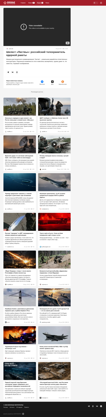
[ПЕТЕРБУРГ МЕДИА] (40, 322)
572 (68, 284)
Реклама (5, 407)
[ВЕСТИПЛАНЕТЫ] (40, 209)
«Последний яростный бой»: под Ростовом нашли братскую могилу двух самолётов (54, 383)
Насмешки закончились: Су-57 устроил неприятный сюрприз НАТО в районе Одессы (52, 195)
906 (68, 209)
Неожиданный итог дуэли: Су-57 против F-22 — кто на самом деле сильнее (54, 309)
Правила (26, 407)
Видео (40, 2)
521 (68, 322)
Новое (31, 2)
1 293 (67, 169)
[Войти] (101, 2)
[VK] (97, 406)
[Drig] (5, 246)
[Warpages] (40, 397)
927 (33, 209)
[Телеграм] (88, 406)
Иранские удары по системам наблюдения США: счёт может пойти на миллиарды (19, 156)
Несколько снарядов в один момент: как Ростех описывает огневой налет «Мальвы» (19, 119)
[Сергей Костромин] (5, 169)
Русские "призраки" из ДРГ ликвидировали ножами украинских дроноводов (19, 234)
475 (68, 397)
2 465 (67, 131)
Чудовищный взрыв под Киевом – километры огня (16, 347)
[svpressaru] (40, 284)
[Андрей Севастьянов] (5, 131)
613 (68, 246)
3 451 (33, 131)
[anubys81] (40, 169)
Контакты (12, 407)
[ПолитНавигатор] (40, 246)
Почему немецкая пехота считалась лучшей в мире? (54, 156)
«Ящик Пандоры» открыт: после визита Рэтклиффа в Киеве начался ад (18, 272)
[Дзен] (101, 406)
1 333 (33, 169)
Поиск (47, 2)
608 (33, 284)
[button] (8, 72)
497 (68, 358)
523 (33, 322)
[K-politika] (5, 284)
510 (33, 358)
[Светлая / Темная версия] (96, 2)
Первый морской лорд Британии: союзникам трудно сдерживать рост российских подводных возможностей (17, 384)
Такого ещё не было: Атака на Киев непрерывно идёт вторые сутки (51, 234)
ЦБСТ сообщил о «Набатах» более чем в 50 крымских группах (54, 119)
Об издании (19, 407)
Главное (23, 2)
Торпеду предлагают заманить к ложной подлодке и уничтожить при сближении (18, 194)
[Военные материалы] (9, 2)
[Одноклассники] (92, 406)
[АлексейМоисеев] (5, 322)
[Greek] (7, 48)
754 (33, 246)
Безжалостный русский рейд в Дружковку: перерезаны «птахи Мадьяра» (54, 272)
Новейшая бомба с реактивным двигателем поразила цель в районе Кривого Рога (19, 309)
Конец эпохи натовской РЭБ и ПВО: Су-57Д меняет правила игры (54, 347)
